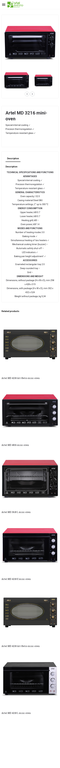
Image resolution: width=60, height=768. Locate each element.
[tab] (13, 158)
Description (13, 158)
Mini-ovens (12, 140)
